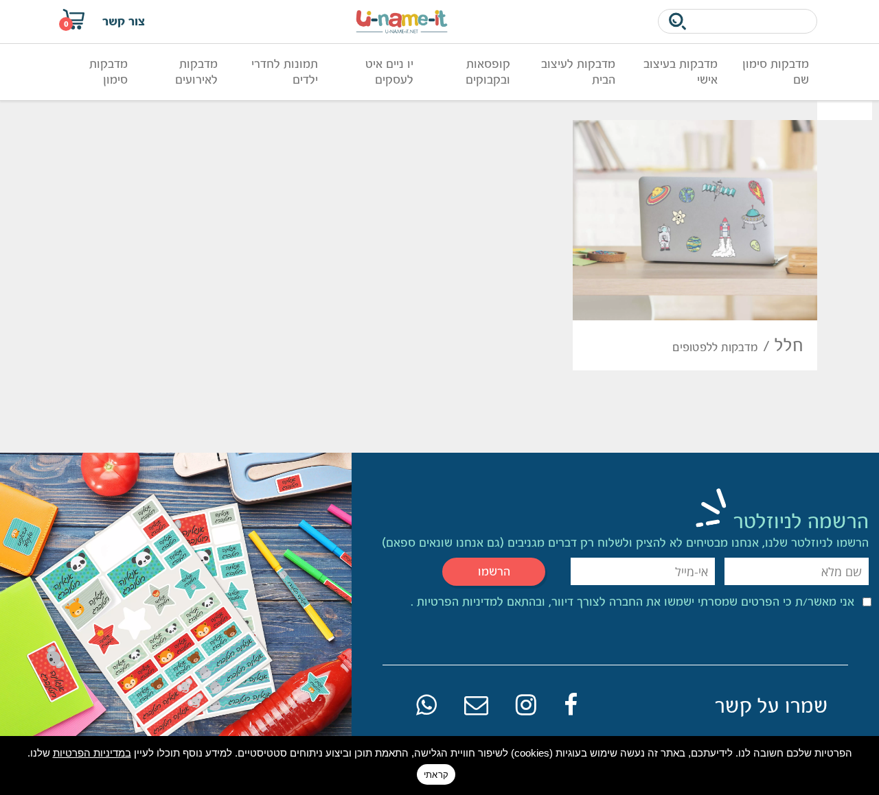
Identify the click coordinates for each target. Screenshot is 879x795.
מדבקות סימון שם (775, 71)
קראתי (436, 775)
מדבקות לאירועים (196, 71)
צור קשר (123, 21)
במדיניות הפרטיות (92, 753)
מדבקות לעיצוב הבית (578, 71)
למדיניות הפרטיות (458, 601)
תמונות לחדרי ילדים (284, 71)
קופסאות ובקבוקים (488, 71)
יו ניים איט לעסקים (389, 71)
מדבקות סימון (108, 71)
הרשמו (494, 571)
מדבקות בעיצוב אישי (680, 71)
